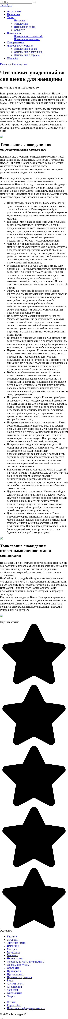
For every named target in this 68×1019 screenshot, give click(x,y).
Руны (10, 980)
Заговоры (12, 939)
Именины (13, 945)
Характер (19, 29)
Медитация (13, 952)
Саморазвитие (15, 42)
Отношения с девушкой (28, 51)
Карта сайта (14, 1005)
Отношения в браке (25, 48)
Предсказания (15, 974)
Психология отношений (28, 36)
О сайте (11, 1002)
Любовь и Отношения (20, 45)
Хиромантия (14, 992)
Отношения (21, 23)
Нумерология (15, 958)
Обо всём (12, 58)
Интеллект (20, 20)
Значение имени (16, 942)
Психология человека (27, 39)
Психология (14, 33)
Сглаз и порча (15, 983)
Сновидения (14, 986)
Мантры (12, 949)
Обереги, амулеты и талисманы (25, 961)
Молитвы (12, 955)
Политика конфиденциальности (26, 1008)
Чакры (11, 996)
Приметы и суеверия (19, 977)
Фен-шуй (12, 989)
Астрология (14, 11)
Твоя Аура (6, 5)
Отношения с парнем (26, 54)
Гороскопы (13, 14)
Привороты (14, 971)
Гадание (12, 936)
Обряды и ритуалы (18, 964)
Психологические (24, 26)
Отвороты (13, 967)
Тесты (10, 17)
